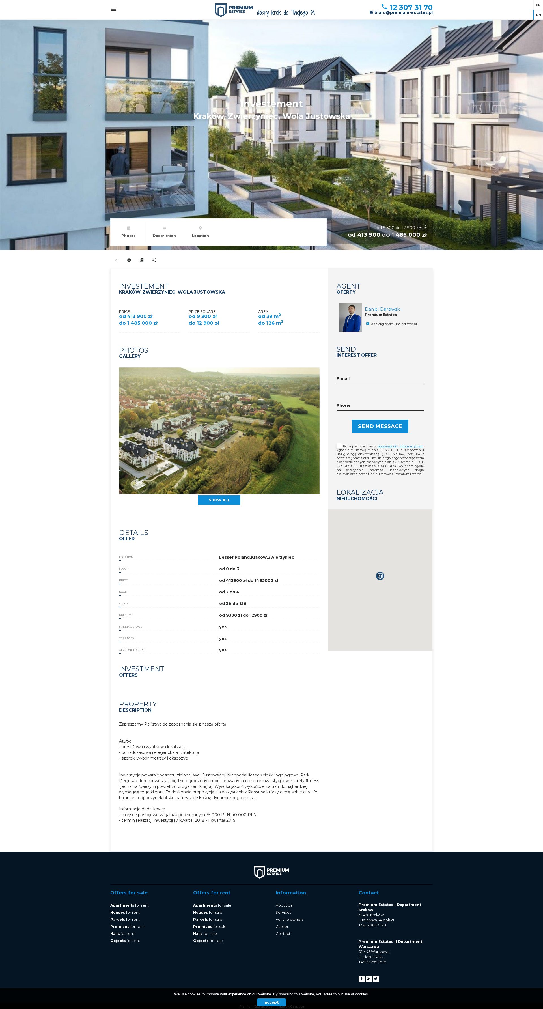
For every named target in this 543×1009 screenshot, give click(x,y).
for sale (212, 905)
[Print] (129, 260)
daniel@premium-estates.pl (393, 324)
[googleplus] (369, 979)
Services (283, 912)
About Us (284, 905)
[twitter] (376, 979)
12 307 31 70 (410, 7)
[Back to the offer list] (116, 260)
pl (538, 5)
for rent (129, 905)
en (538, 15)
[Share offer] (154, 260)
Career (282, 926)
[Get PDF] (141, 260)
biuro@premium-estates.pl (403, 12)
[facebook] (362, 979)
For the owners (289, 919)
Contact (283, 933)
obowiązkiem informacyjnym (400, 446)
